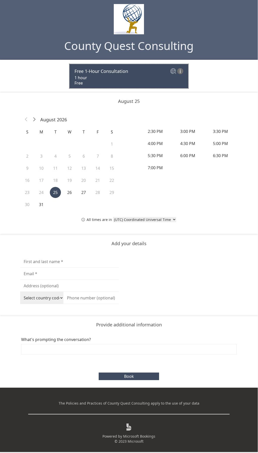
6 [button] (84, 156)
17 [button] (41, 180)
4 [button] (55, 156)
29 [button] (111, 192)
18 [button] (55, 180)
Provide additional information (129, 325)
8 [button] (112, 156)
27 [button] (83, 192)
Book (129, 376)
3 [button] (41, 156)
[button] (26, 119)
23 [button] (27, 192)
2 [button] (27, 156)
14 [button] (97, 168)
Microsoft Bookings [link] (139, 436)
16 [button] (27, 180)
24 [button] (41, 192)
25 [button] (55, 192)
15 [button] (111, 168)
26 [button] (69, 192)
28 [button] (97, 192)
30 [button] (27, 204)
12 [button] (69, 168)
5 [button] (69, 156)
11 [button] (55, 168)
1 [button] (112, 144)
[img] (173, 71)
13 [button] (83, 168)
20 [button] (83, 180)
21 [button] (97, 180)
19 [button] (69, 180)
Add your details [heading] (129, 243)
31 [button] (41, 204)
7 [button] (98, 156)
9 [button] (27, 168)
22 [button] (111, 180)
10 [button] (41, 168)
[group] (188, 149)
